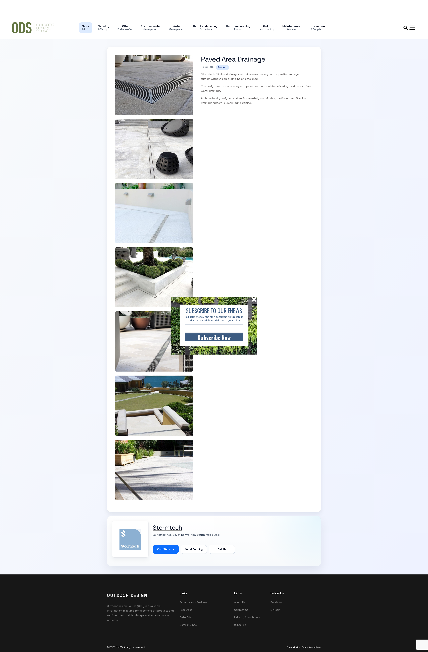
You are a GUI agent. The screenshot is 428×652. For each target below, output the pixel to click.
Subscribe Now (214, 337)
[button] (214, 310)
